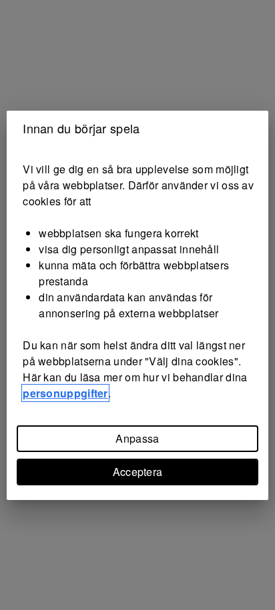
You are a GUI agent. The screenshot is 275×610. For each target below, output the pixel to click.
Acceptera (138, 471)
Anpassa (137, 438)
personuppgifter (65, 393)
